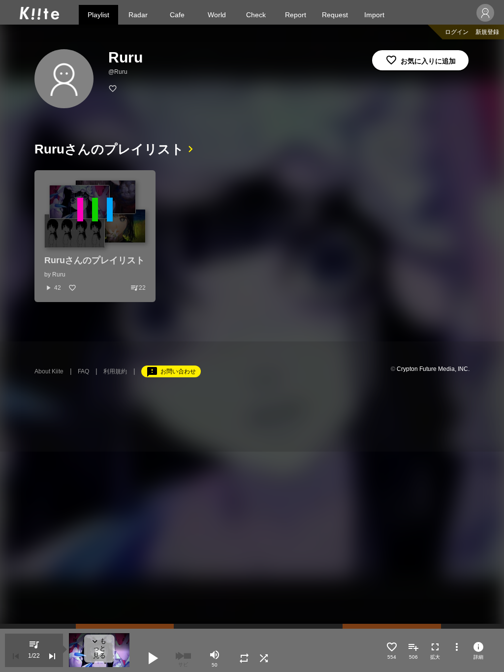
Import (374, 15)
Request (335, 15)
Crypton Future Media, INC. (433, 369)
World (217, 15)
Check (256, 15)
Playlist (98, 15)
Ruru (58, 274)
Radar (138, 15)
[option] (95, 236)
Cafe (177, 15)
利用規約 (115, 371)
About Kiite (48, 371)
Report (295, 15)
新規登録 (487, 32)
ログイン (457, 32)
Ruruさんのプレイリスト (109, 149)
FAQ (83, 371)
